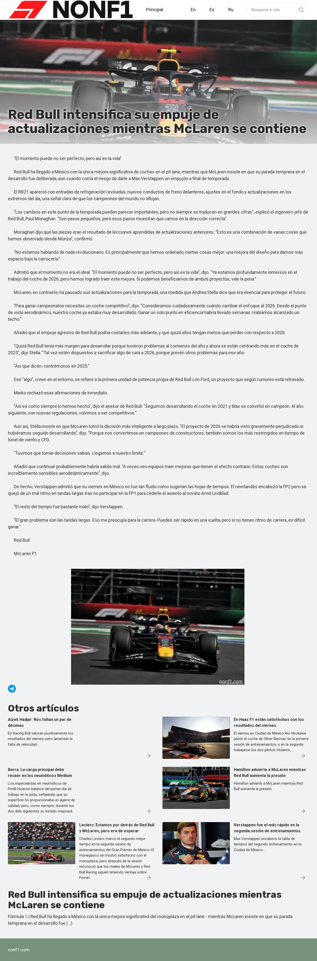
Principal (154, 9)
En (193, 9)
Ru (231, 9)
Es (212, 9)
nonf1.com (18, 949)
